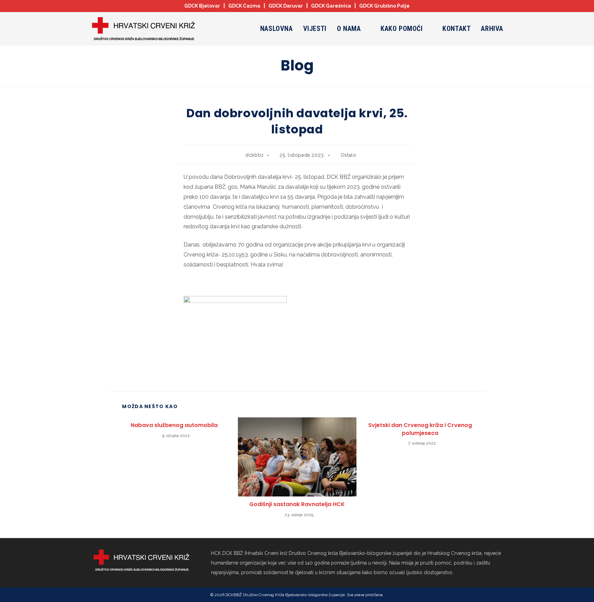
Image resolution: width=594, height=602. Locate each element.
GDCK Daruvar (285, 6)
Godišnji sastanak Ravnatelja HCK (297, 504)
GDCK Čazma (244, 6)
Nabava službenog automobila (174, 425)
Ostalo (348, 155)
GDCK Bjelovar (202, 6)
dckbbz (254, 155)
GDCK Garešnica (331, 6)
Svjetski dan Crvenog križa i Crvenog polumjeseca (420, 429)
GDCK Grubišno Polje (384, 6)
